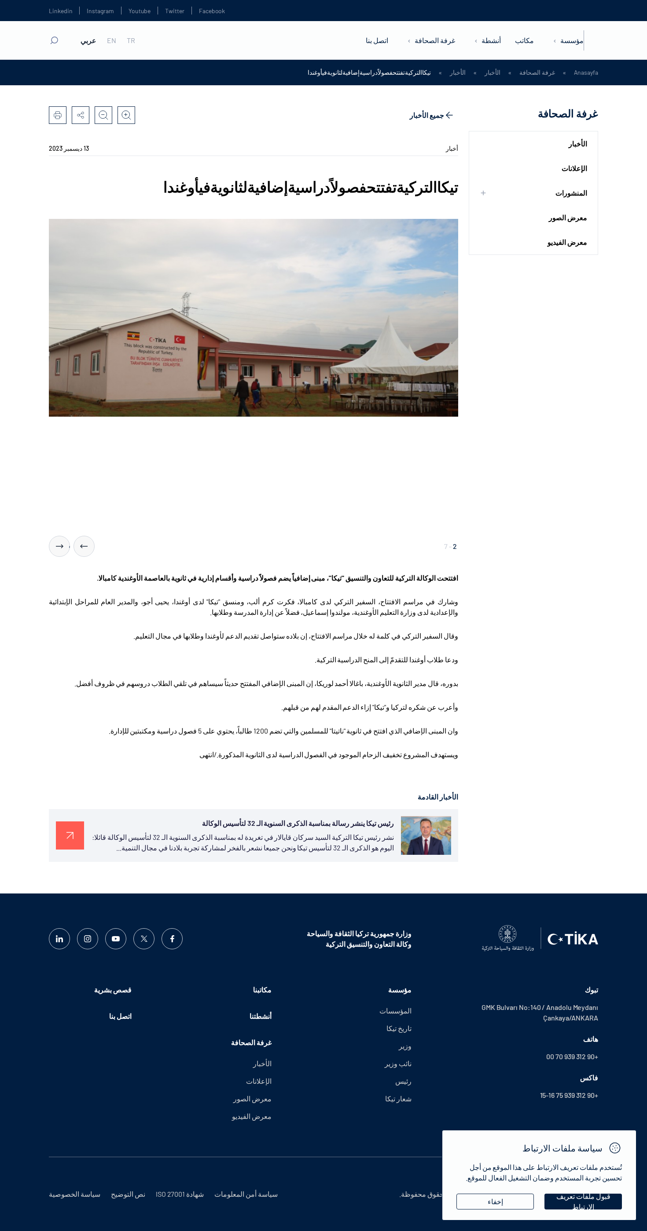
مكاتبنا (262, 989)
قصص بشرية (113, 989)
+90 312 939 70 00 (572, 1056)
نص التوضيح (128, 1194)
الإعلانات (574, 168)
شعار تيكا (398, 1098)
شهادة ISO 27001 (180, 1194)
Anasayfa (586, 72)
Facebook (212, 11)
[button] (84, 546)
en (111, 40)
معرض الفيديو (567, 242)
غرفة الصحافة (435, 40)
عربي (88, 40)
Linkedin (60, 11)
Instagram (100, 11)
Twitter (174, 11)
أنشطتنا (261, 1016)
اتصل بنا (377, 40)
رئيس (403, 1081)
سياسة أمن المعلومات (246, 1194)
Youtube (140, 11)
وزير (405, 1046)
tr (131, 40)
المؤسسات (395, 1010)
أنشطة (491, 40)
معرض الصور (568, 217)
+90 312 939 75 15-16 (569, 1095)
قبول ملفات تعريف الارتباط (583, 1201)
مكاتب (524, 40)
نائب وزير (398, 1063)
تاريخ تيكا (399, 1028)
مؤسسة (572, 40)
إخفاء (495, 1201)
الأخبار (492, 72)
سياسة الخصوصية (74, 1194)
